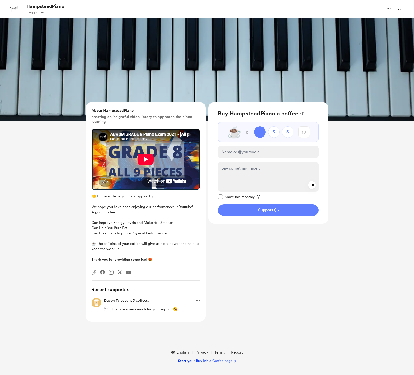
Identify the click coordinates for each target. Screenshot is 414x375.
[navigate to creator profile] (15, 9)
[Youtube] (128, 272)
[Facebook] (102, 272)
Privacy (202, 352)
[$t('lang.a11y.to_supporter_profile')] (106, 309)
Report (237, 352)
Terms (219, 352)
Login (400, 9)
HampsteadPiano (45, 6)
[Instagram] (111, 272)
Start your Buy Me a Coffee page (205, 361)
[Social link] (94, 272)
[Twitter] (119, 272)
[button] (388, 9)
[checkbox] (236, 197)
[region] (268, 163)
